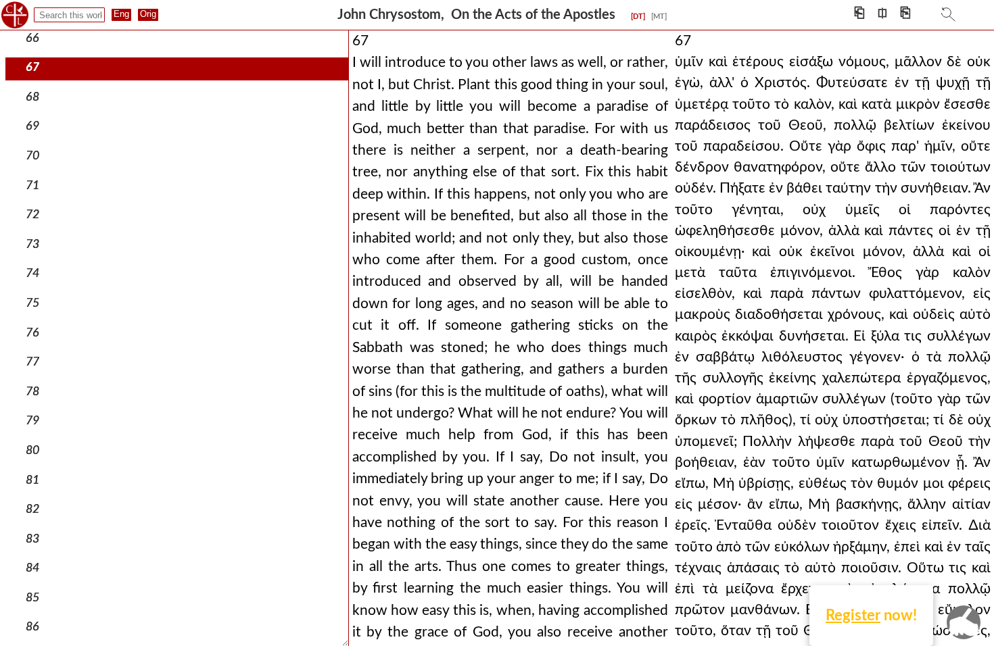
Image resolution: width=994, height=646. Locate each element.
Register (853, 615)
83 (32, 539)
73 (32, 244)
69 (32, 126)
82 (32, 509)
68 (32, 97)
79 (32, 420)
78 (32, 391)
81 (32, 480)
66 (32, 38)
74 (32, 273)
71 (32, 185)
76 (32, 333)
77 (32, 362)
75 (32, 303)
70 (32, 156)
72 (32, 214)
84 (32, 568)
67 (32, 67)
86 (32, 626)
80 (32, 450)
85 (32, 597)
